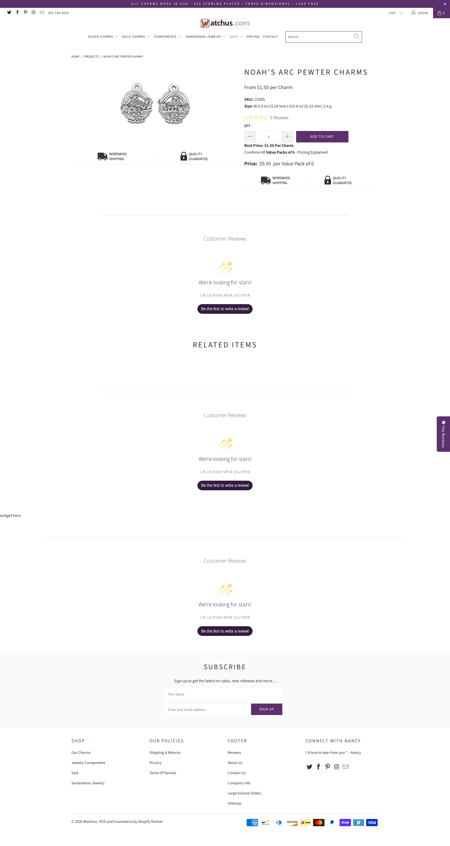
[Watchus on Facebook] (17, 13)
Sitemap (234, 803)
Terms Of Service (162, 773)
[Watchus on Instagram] (33, 13)
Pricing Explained (312, 152)
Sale (234, 36)
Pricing (253, 36)
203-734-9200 (58, 13)
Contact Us (237, 773)
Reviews (234, 752)
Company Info (239, 783)
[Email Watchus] (41, 13)
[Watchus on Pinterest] (25, 13)
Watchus (90, 821)
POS (102, 821)
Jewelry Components (88, 763)
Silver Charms (101, 36)
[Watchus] (225, 23)
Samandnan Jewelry (203, 36)
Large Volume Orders (244, 793)
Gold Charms (134, 36)
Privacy (155, 763)
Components (166, 36)
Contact (270, 36)
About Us (235, 763)
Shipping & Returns (164, 752)
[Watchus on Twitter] (9, 13)
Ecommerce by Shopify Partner (138, 821)
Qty (247, 125)
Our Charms (81, 752)
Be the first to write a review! (225, 308)
